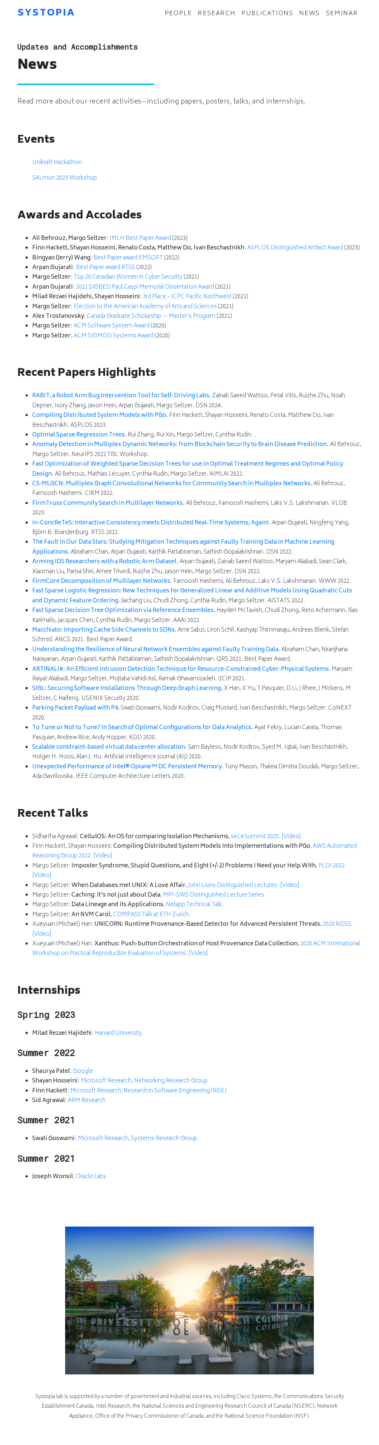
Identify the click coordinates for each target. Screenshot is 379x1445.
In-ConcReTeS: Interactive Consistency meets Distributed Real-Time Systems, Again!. (151, 523)
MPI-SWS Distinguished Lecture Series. (214, 895)
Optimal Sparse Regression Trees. (79, 435)
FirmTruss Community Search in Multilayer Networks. (108, 504)
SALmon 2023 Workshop (64, 178)
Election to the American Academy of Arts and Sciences (145, 307)
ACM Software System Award (112, 326)
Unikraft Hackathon (57, 163)
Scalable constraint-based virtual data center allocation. (109, 747)
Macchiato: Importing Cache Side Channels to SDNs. (104, 630)
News (309, 13)
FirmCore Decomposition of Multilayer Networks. (102, 581)
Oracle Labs (91, 1177)
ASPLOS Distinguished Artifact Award (295, 248)
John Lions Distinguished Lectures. (233, 886)
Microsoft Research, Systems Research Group (137, 1139)
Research (216, 13)
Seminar (342, 13)
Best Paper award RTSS (105, 268)
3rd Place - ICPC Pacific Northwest (187, 297)
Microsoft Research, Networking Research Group (144, 1081)
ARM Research (86, 1101)
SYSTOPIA (47, 13)
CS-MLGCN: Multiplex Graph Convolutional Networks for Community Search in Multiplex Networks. (172, 484)
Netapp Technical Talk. (195, 905)
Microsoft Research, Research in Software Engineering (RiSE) (148, 1091)
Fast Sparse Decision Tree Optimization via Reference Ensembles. (123, 611)
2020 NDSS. (338, 924)
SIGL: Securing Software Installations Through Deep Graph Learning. (127, 689)
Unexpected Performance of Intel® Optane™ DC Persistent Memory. (128, 767)
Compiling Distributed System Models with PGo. (100, 416)
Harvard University (118, 1033)
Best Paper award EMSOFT (128, 258)
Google (83, 1072)
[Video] (291, 837)
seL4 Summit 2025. (256, 837)
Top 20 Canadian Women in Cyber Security (128, 277)
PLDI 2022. (332, 866)
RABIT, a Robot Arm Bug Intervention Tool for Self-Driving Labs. (121, 396)
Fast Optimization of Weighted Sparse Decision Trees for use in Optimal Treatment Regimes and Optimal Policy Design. (187, 469)
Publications (267, 13)
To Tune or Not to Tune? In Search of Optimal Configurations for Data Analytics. (142, 728)
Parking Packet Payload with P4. (76, 708)
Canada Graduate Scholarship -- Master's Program (151, 317)
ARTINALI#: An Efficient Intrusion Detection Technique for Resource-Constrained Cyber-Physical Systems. (181, 669)
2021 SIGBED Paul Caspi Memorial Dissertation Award (145, 287)
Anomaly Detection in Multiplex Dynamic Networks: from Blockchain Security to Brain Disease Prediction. (180, 445)
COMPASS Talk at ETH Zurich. (152, 915)
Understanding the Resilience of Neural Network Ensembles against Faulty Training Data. (156, 650)
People (180, 13)
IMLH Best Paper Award (140, 239)
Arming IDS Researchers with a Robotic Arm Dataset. (105, 562)
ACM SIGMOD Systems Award (113, 336)
